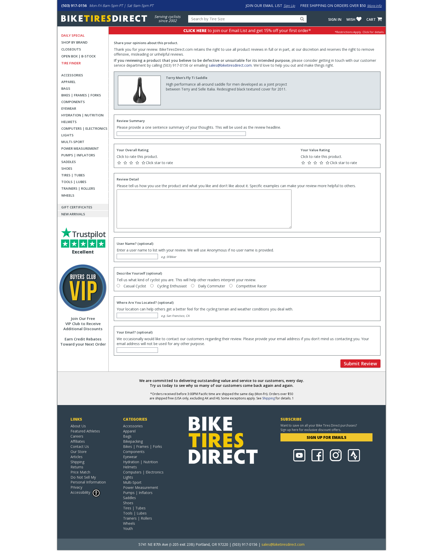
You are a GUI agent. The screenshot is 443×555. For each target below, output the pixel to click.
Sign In (334, 19)
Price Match (80, 472)
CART (371, 19)
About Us (78, 425)
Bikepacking (133, 441)
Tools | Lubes (73, 181)
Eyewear (68, 108)
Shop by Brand (74, 42)
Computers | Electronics (84, 128)
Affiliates (78, 441)
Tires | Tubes (73, 175)
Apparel (68, 81)
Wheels (67, 195)
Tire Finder (71, 63)
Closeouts (71, 49)
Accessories (72, 75)
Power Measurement (80, 148)
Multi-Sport (72, 141)
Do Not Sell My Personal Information (88, 480)
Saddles (68, 161)
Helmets (69, 121)
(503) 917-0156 (74, 5)
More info (374, 5)
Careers (77, 436)
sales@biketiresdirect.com (230, 65)
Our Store (79, 451)
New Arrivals (73, 214)
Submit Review (360, 363)
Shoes (66, 168)
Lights (67, 135)
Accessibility (80, 492)
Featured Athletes (85, 431)
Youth (128, 528)
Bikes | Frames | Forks (81, 95)
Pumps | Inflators (78, 155)
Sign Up (289, 5)
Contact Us (80, 446)
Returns (77, 467)
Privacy (76, 487)
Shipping (268, 398)
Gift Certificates (76, 207)
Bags (65, 88)
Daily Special (73, 35)
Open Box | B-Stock (78, 56)
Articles (77, 456)
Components (73, 101)
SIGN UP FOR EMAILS (326, 437)
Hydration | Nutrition (82, 115)
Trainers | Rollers (78, 188)
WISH (350, 19)
